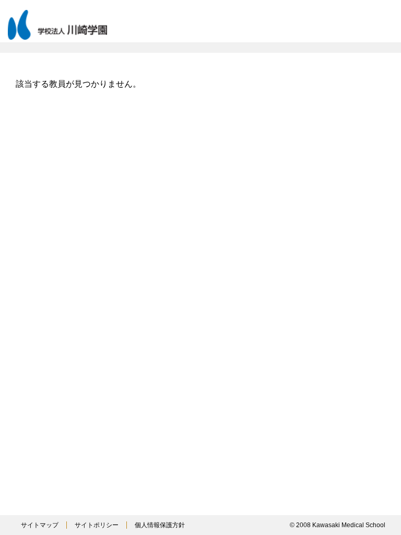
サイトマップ (39, 525)
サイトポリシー (97, 525)
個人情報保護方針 (160, 525)
